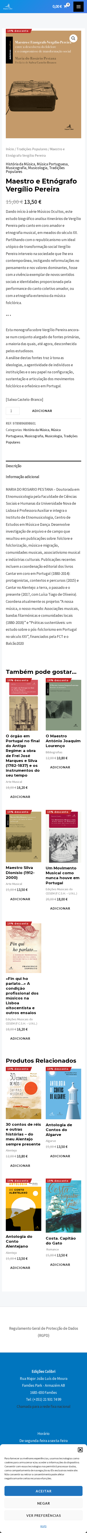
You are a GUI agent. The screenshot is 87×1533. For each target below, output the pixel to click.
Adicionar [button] (20, 797)
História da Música (20, 164)
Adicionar (42, 411)
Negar (43, 1503)
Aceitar (44, 1491)
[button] (80, 1450)
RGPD (43, 1526)
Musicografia (16, 167)
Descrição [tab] (13, 465)
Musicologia (37, 167)
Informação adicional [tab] (22, 476)
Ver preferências (43, 1515)
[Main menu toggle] (78, 7)
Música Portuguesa (52, 164)
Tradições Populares (32, 149)
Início (10, 149)
